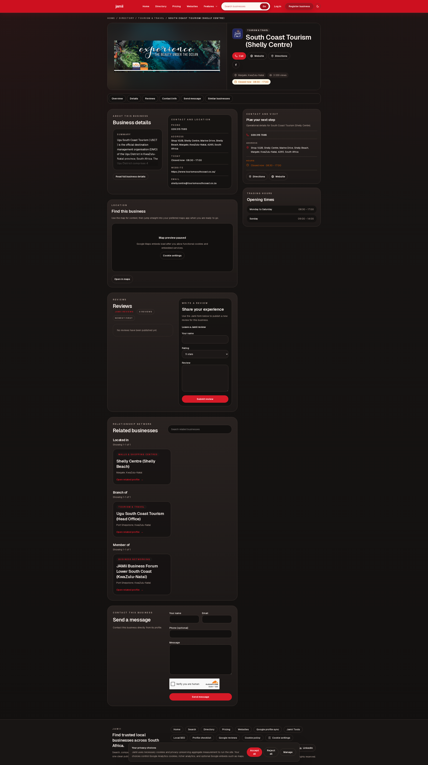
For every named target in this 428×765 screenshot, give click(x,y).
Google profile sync (267, 729)
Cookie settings (172, 255)
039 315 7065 (179, 129)
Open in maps (122, 279)
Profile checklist (202, 737)
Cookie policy (252, 737)
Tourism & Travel (151, 18)
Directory (160, 6)
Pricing (176, 6)
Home (146, 6)
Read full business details (130, 176)
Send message (200, 696)
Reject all (271, 752)
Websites (192, 6)
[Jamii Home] (119, 6)
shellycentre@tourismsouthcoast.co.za (193, 183)
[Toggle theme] (318, 6)
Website (259, 55)
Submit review (205, 399)
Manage (288, 752)
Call (241, 55)
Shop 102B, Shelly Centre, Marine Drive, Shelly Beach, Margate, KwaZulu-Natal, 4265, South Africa (197, 144)
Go (264, 6)
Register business (299, 6)
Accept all (254, 752)
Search (192, 729)
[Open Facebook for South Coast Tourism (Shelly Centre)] (236, 64)
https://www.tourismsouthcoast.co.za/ (193, 171)
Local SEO (179, 737)
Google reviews (228, 737)
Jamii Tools (293, 729)
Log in (277, 6)
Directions (281, 55)
